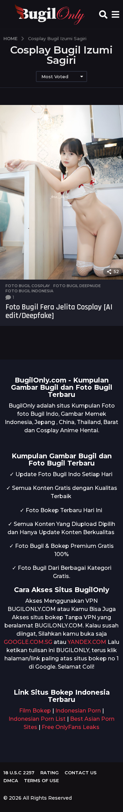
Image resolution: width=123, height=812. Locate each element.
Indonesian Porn (78, 710)
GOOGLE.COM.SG (28, 642)
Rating (49, 772)
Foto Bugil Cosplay (27, 286)
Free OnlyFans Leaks (70, 727)
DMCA (10, 780)
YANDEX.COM (87, 642)
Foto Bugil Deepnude (77, 286)
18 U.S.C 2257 (19, 772)
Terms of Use (41, 780)
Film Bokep (35, 710)
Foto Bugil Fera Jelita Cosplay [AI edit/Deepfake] (58, 311)
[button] (103, 14)
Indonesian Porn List (37, 719)
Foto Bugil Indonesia (29, 291)
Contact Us (81, 772)
